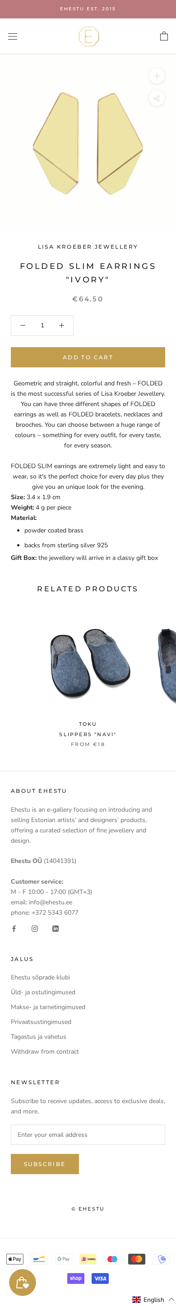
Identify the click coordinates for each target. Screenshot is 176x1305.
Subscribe (45, 1164)
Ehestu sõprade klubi (40, 977)
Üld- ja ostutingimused (43, 992)
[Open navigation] (12, 36)
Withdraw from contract (45, 1051)
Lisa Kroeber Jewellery (88, 246)
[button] (153, 1299)
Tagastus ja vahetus (38, 1036)
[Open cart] (164, 36)
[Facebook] (14, 928)
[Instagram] (35, 928)
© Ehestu (88, 1209)
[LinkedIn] (55, 928)
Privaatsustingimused (41, 1022)
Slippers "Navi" (87, 734)
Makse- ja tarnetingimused (48, 1007)
